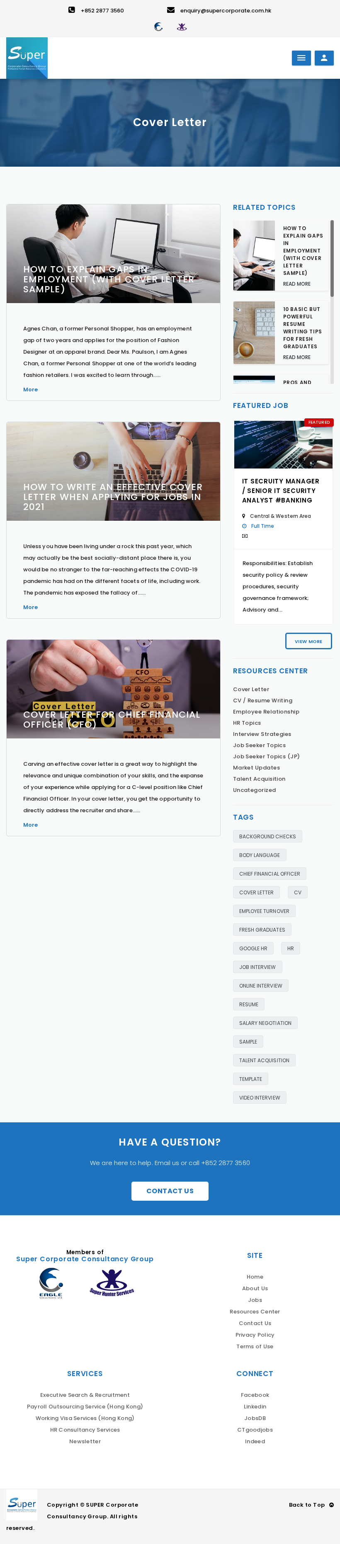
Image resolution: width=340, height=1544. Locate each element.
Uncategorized (254, 790)
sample (248, 1041)
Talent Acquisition (259, 779)
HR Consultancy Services (85, 1430)
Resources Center (255, 1312)
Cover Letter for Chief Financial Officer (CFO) (111, 719)
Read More (297, 283)
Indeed (255, 1441)
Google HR (253, 948)
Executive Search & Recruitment (85, 1395)
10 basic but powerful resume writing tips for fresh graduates (302, 328)
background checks (267, 836)
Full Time (262, 525)
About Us (255, 1288)
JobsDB (255, 1418)
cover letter (256, 892)
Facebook (255, 1395)
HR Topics (247, 723)
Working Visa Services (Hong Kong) (85, 1418)
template (250, 1079)
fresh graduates (262, 929)
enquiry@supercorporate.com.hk (226, 11)
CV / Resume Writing (263, 700)
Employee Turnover (264, 911)
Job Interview (257, 967)
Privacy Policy (255, 1335)
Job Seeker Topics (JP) (266, 756)
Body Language (259, 855)
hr (290, 948)
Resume (248, 1004)
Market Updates (256, 768)
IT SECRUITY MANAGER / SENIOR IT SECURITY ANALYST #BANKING (281, 491)
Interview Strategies (262, 734)
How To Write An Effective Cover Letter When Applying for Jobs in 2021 (113, 497)
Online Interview (260, 985)
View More (308, 641)
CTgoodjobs (255, 1430)
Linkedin (255, 1406)
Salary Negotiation (265, 1023)
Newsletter (85, 1441)
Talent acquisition (264, 1060)
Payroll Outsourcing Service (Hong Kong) (85, 1406)
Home (255, 1277)
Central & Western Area (280, 516)
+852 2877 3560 (102, 11)
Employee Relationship (266, 712)
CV (297, 892)
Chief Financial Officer (270, 873)
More (30, 389)
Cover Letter (251, 689)
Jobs (255, 1300)
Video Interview (259, 1097)
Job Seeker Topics (259, 745)
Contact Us (170, 1191)
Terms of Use (254, 1346)
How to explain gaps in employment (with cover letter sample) (108, 279)
